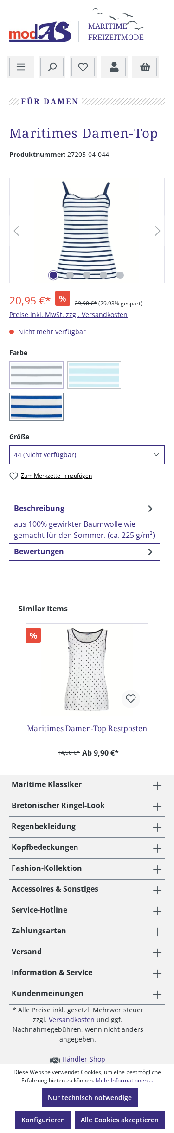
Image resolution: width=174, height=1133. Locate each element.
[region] (87, 231)
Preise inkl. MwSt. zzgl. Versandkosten (68, 314)
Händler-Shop (82, 1059)
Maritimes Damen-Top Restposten (87, 728)
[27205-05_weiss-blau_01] (87, 230)
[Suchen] (52, 67)
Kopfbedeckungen (45, 847)
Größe (19, 436)
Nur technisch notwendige (90, 1097)
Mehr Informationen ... (124, 1080)
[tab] (84, 521)
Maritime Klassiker (47, 784)
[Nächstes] (158, 231)
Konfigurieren (43, 1119)
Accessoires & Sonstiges (55, 889)
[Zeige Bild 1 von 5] (53, 275)
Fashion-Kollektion (47, 868)
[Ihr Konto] (114, 67)
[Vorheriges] (16, 231)
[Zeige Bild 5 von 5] (120, 275)
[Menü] (21, 67)
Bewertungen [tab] (39, 551)
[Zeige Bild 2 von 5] (70, 275)
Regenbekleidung (44, 826)
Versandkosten (72, 1019)
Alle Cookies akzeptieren (120, 1119)
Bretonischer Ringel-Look (58, 805)
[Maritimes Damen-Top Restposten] (87, 670)
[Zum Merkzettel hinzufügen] (131, 699)
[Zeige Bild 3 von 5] (86, 275)
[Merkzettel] (83, 67)
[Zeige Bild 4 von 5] (103, 275)
